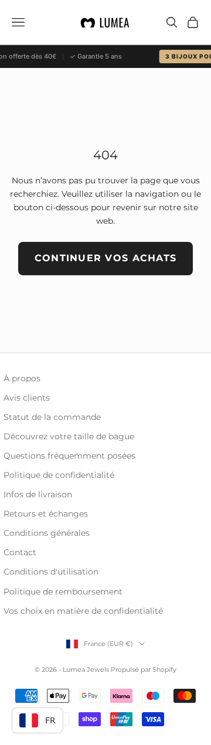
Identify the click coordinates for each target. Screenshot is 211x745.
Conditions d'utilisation (51, 571)
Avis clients (27, 397)
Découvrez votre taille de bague (69, 436)
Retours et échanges (46, 513)
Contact (20, 552)
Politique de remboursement (63, 591)
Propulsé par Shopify (143, 669)
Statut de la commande (52, 417)
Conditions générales (47, 533)
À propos (22, 378)
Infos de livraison (38, 494)
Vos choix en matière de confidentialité (83, 611)
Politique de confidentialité (59, 475)
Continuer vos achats (106, 258)
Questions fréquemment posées (69, 455)
